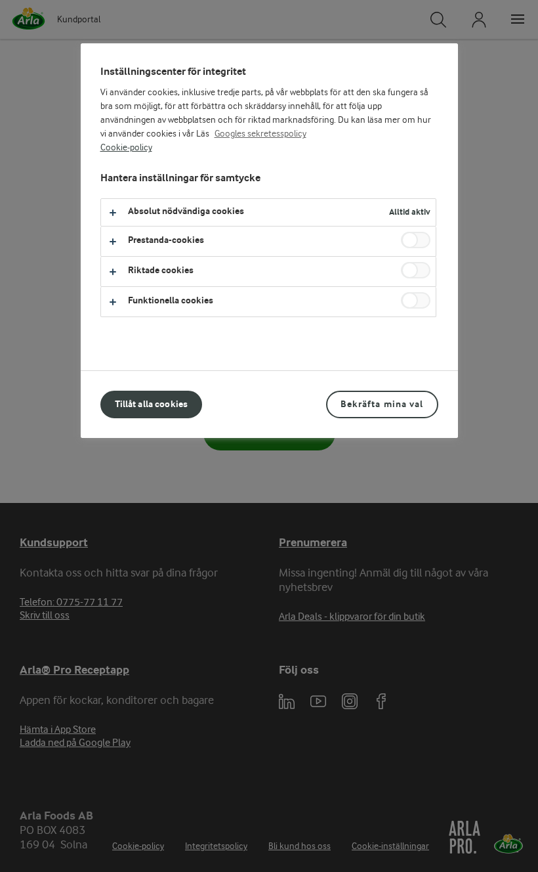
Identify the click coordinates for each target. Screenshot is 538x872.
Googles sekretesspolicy (260, 134)
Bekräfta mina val (382, 404)
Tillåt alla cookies (151, 404)
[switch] (415, 240)
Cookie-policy (126, 147)
